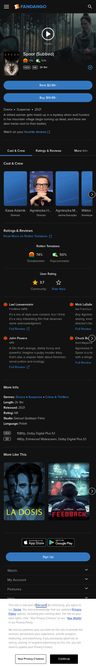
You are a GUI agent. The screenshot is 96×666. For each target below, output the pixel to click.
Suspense (35, 397)
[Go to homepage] (30, 6)
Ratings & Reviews (48, 151)
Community (38, 289)
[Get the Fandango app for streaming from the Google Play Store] (61, 543)
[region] (48, 632)
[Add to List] (90, 67)
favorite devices (35, 132)
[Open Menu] (6, 6)
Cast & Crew (16, 151)
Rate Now (58, 289)
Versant (41, 605)
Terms (17, 609)
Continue (64, 659)
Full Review (17, 329)
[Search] (90, 6)
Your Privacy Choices (31, 659)
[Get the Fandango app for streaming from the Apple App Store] (34, 543)
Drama (20, 397)
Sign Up (48, 557)
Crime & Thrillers (57, 397)
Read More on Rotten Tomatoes (26, 236)
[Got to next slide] (92, 194)
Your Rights (74, 618)
